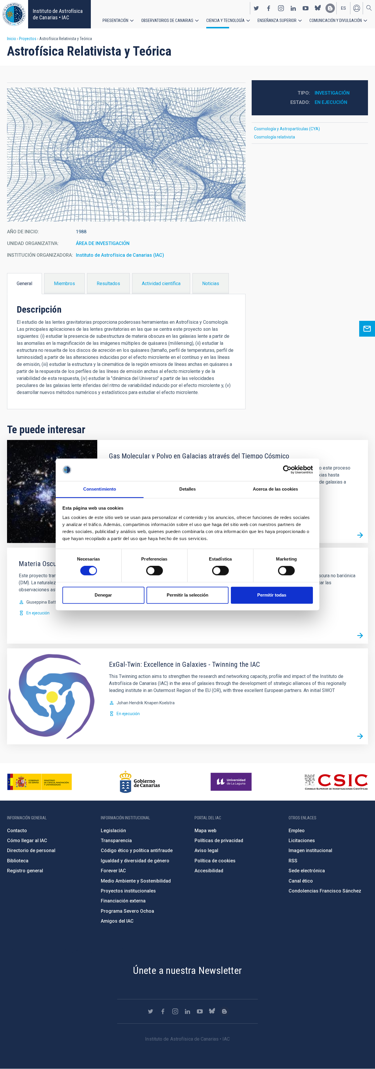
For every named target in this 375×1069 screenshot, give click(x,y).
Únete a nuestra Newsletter (187, 970)
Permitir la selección (187, 594)
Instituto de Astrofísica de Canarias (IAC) (120, 255)
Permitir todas (271, 594)
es (343, 8)
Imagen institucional (310, 850)
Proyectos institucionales (128, 891)
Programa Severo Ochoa (127, 911)
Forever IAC (113, 870)
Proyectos (27, 38)
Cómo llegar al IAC (27, 840)
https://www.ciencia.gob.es (39, 781)
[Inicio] (14, 14)
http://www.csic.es (336, 782)
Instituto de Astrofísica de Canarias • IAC (58, 14)
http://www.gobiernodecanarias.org (139, 782)
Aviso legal (206, 850)
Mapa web (206, 830)
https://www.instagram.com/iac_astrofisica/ (281, 8)
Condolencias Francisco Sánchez (325, 891)
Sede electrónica (307, 870)
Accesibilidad (209, 870)
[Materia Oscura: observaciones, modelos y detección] (360, 636)
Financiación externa (123, 901)
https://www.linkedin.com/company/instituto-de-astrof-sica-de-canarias (293, 8)
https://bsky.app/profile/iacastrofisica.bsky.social (318, 8)
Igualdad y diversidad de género (135, 861)
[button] (126, 155)
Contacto (17, 830)
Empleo (297, 830)
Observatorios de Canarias (167, 20)
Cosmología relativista (274, 137)
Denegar (103, 594)
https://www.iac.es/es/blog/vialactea (330, 8)
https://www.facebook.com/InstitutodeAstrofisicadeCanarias (268, 8)
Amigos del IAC (117, 921)
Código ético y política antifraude (137, 850)
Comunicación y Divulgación (335, 20)
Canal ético (301, 881)
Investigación (332, 93)
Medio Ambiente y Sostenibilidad (136, 881)
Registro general (25, 870)
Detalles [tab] (187, 488)
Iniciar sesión (356, 8)
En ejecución (331, 102)
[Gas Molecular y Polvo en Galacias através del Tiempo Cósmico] (360, 535)
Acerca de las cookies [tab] (275, 488)
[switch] (154, 570)
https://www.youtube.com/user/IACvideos (305, 8)
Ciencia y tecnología (225, 20)
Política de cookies (215, 861)
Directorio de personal (31, 850)
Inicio (11, 38)
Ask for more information (367, 329)
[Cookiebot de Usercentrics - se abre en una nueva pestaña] (287, 469)
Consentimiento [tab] (99, 488)
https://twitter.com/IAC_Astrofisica (256, 8)
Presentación (115, 20)
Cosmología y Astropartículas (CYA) (287, 128)
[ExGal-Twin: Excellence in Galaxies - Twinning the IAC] (360, 736)
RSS (293, 861)
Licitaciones (302, 840)
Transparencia (116, 840)
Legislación (113, 830)
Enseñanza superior (277, 20)
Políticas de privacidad (219, 840)
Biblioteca (17, 861)
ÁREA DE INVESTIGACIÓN (102, 243)
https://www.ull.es (232, 782)
